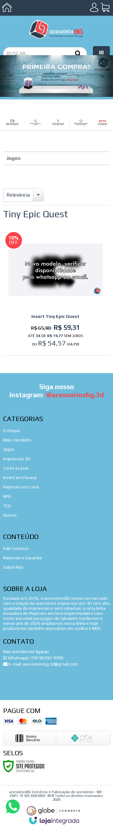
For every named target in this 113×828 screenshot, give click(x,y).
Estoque (11, 430)
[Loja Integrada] (54, 820)
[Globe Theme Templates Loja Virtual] (53, 811)
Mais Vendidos (17, 439)
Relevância (18, 195)
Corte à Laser (16, 468)
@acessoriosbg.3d (75, 395)
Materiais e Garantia (22, 557)
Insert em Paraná (19, 477)
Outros (10, 515)
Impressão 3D (16, 458)
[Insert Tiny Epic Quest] (55, 290)
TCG (7, 505)
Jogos (13, 158)
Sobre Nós (13, 567)
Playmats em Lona (21, 486)
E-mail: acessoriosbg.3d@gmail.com (43, 664)
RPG (7, 496)
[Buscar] (78, 53)
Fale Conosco (16, 548)
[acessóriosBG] (56, 29)
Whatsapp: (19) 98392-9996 (35, 657)
